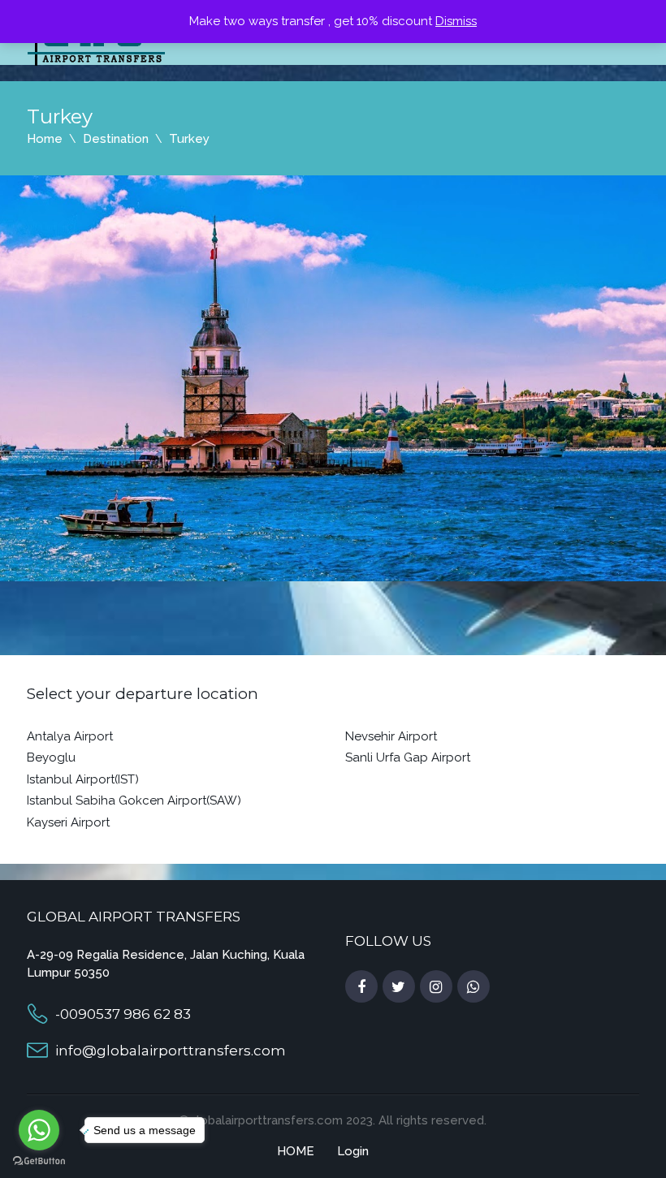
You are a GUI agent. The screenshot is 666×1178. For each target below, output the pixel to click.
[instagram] (436, 987)
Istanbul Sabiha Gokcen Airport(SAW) (134, 800)
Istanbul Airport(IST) (83, 779)
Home (45, 139)
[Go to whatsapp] (39, 1130)
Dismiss (456, 21)
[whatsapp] (473, 987)
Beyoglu (51, 757)
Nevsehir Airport (391, 736)
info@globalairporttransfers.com (170, 1050)
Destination (116, 139)
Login (353, 1151)
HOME (295, 1151)
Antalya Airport (70, 736)
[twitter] (399, 987)
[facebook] (361, 987)
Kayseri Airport (68, 822)
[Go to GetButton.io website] (39, 1161)
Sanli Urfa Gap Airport (407, 757)
